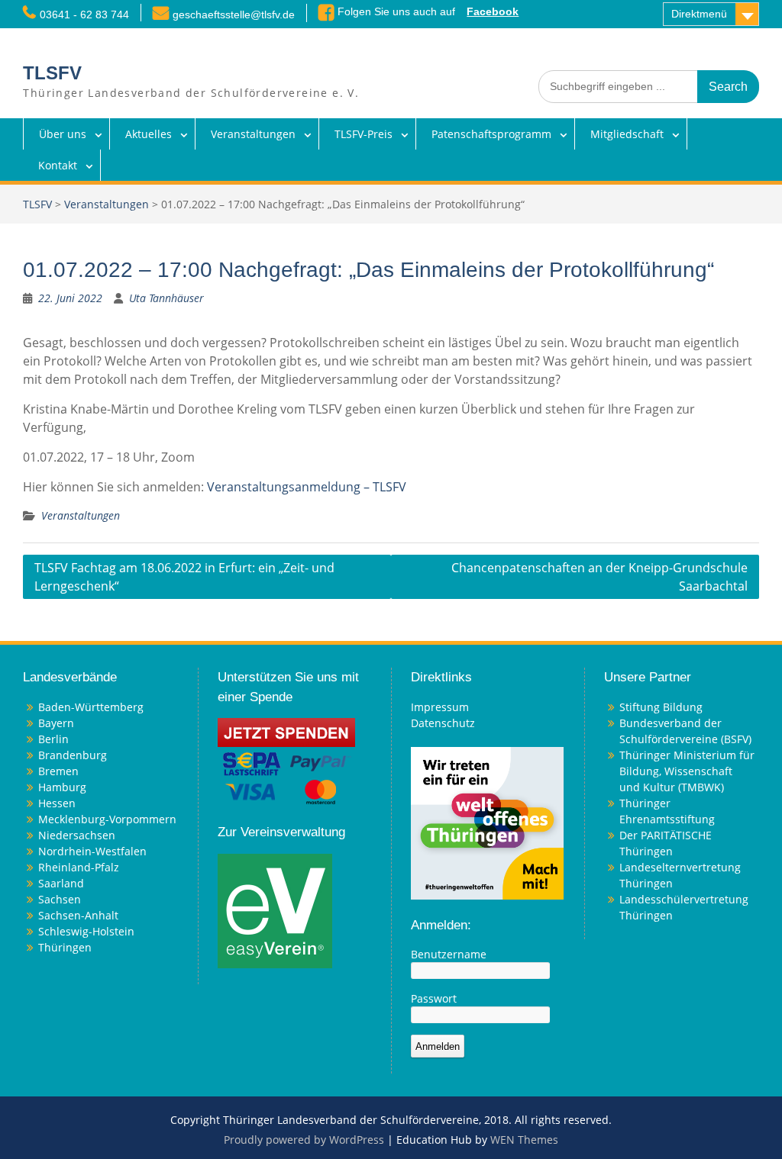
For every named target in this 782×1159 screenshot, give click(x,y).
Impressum (440, 707)
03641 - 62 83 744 (84, 14)
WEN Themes (524, 1139)
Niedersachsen (76, 835)
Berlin (53, 739)
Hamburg (62, 787)
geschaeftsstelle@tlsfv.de (234, 14)
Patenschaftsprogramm (491, 134)
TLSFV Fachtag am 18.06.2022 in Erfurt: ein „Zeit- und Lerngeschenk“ (184, 576)
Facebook (493, 11)
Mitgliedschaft (627, 134)
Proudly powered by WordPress (304, 1139)
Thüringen (65, 947)
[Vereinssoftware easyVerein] (275, 909)
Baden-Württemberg (91, 707)
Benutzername (448, 954)
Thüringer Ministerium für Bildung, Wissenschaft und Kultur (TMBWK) (687, 771)
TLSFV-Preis (363, 134)
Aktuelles (148, 134)
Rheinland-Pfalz (78, 867)
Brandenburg (72, 755)
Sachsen (59, 899)
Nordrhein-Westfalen (92, 851)
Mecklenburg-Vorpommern (107, 819)
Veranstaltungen (253, 134)
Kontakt (57, 165)
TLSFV (52, 73)
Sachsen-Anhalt (78, 915)
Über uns (62, 134)
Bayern (56, 723)
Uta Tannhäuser (166, 298)
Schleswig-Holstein (86, 931)
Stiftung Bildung (661, 707)
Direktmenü (699, 14)
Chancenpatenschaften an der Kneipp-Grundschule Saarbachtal (599, 576)
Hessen (57, 803)
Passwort (434, 998)
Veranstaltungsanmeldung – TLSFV (306, 486)
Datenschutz (443, 723)
